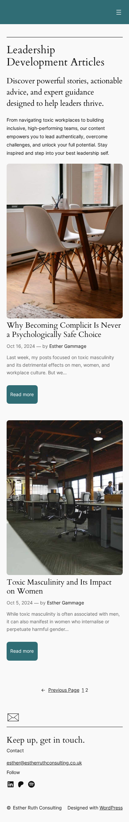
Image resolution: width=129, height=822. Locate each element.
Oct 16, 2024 (21, 346)
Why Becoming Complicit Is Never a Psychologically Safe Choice (64, 330)
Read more (24, 397)
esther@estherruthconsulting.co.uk (44, 762)
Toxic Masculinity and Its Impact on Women (59, 587)
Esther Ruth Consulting (37, 807)
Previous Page (60, 690)
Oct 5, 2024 (20, 602)
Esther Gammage (67, 346)
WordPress (111, 807)
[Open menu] (119, 12)
